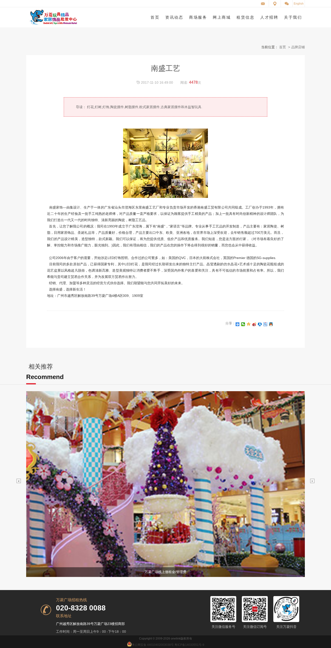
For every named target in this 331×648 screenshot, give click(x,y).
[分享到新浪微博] (254, 324)
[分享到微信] (243, 324)
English (299, 3)
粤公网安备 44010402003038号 (153, 645)
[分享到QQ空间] (249, 324)
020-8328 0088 (81, 608)
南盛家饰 (56, 207)
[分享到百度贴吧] (265, 324)
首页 (282, 47)
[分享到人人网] (260, 324)
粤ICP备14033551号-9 (189, 645)
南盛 (59, 289)
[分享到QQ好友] (271, 324)
